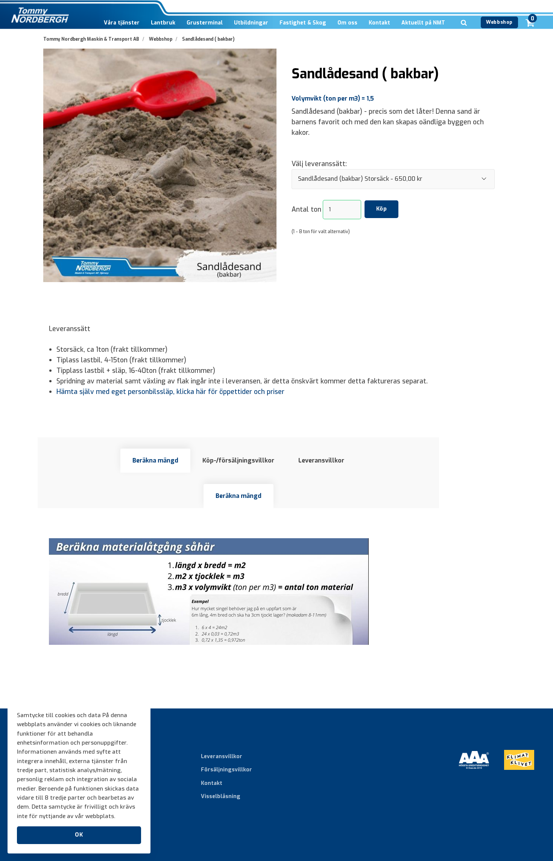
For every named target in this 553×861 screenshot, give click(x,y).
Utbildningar (251, 22)
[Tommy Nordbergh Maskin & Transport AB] (40, 15)
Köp (381, 208)
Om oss (347, 22)
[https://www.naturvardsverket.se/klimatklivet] (519, 775)
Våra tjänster (122, 22)
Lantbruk (163, 22)
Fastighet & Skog (303, 22)
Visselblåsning (220, 796)
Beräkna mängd (155, 460)
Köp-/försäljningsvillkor (238, 460)
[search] (464, 34)
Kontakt (379, 22)
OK (79, 834)
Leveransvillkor (321, 460)
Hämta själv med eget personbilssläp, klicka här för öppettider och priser (170, 391)
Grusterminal (205, 22)
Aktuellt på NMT (423, 22)
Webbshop (499, 22)
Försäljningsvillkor (226, 769)
